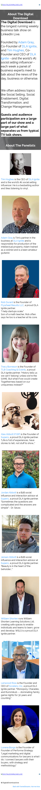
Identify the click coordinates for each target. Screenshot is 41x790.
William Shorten (9, 618)
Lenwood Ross (9, 683)
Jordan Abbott (8, 492)
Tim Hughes (15, 50)
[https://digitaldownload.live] (12, 5)
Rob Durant (7, 302)
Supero (5, 437)
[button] (39, 5)
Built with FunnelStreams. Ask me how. (26, 786)
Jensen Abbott (8, 557)
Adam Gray (26, 42)
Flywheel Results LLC (12, 305)
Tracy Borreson (9, 366)
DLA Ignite (29, 46)
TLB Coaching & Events (13, 369)
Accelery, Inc (15, 686)
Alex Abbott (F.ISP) (10, 434)
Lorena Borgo (8, 747)
